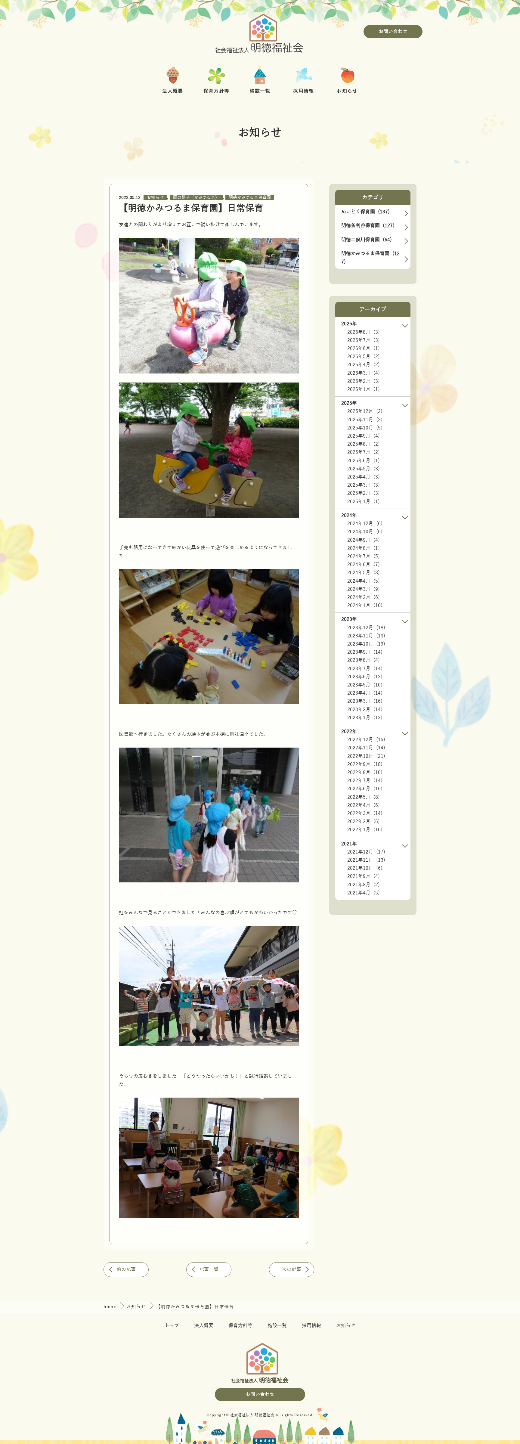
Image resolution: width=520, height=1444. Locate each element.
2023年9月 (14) (364, 652)
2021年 (349, 844)
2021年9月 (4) (363, 876)
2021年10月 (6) (364, 868)
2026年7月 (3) (363, 340)
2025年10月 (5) (364, 428)
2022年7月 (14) (364, 780)
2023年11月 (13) (366, 636)
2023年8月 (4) (363, 660)
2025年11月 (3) (364, 420)
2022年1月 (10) (364, 829)
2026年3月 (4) (363, 373)
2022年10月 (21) (366, 756)
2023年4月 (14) (364, 693)
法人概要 (203, 1325)
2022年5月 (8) (363, 797)
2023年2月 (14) (364, 709)
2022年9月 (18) (364, 764)
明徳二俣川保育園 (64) (366, 240)
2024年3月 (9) (363, 589)
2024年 (349, 515)
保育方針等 (240, 1325)
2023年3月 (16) (364, 701)
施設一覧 (277, 1325)
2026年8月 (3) (363, 332)
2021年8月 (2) (363, 885)
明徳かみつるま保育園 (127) (370, 258)
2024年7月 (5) (363, 556)
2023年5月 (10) (364, 685)
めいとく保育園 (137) (365, 212)
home (111, 1306)
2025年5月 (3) (363, 469)
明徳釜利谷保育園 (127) (368, 225)
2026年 (349, 324)
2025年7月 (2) (363, 452)
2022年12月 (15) (366, 739)
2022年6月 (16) (364, 789)
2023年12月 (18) (366, 628)
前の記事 (126, 1269)
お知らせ (155, 197)
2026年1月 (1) (363, 389)
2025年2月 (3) (363, 493)
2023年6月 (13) (364, 677)
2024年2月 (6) (363, 597)
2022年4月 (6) (363, 805)
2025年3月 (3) (363, 485)
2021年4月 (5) (363, 893)
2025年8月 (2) (363, 444)
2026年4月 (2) (363, 364)
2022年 (349, 731)
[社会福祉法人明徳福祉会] (260, 31)
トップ (172, 1325)
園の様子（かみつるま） (196, 197)
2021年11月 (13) (366, 860)
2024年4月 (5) (363, 581)
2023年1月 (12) (364, 717)
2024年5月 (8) (363, 572)
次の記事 (291, 1269)
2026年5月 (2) (363, 356)
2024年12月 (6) (364, 523)
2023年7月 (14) (364, 668)
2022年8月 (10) (364, 772)
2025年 (349, 403)
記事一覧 (208, 1269)
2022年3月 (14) (364, 813)
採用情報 (311, 1325)
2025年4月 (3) (363, 477)
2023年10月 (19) (366, 644)
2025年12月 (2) (364, 411)
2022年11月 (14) (366, 748)
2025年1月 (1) (363, 501)
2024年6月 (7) (363, 564)
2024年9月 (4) (363, 540)
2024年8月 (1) (363, 548)
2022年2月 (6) (363, 821)
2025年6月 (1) (363, 460)
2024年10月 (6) (364, 532)
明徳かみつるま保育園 (250, 197)
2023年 (349, 619)
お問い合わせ (393, 31)
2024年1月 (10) (364, 605)
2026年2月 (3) (363, 381)
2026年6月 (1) (363, 348)
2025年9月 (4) (363, 436)
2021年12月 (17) (366, 852)
